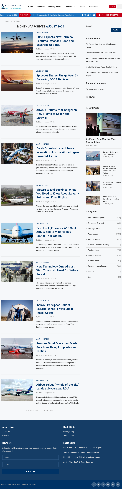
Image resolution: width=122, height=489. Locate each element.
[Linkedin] (91, 15)
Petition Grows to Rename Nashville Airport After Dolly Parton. (109, 170)
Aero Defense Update (104, 218)
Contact (82, 6)
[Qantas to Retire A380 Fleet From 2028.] (93, 156)
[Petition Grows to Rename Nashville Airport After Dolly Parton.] (93, 170)
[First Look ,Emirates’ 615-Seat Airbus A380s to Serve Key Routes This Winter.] (17, 233)
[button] (33, 15)
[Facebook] (82, 15)
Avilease (104, 271)
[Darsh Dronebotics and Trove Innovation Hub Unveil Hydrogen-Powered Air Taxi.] (17, 153)
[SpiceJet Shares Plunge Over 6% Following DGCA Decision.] (17, 80)
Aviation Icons (104, 261)
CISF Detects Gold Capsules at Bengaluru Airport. (111, 199)
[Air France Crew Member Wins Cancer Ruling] (103, 124)
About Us (41, 6)
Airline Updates (104, 234)
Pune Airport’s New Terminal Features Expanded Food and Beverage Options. (55, 40)
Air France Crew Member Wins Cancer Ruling (101, 140)
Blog (104, 277)
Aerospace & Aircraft (104, 223)
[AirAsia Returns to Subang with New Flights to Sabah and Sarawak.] (17, 115)
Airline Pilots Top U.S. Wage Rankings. (78, 462)
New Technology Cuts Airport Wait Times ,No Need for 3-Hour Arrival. (57, 270)
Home (30, 6)
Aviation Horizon (104, 255)
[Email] (94, 15)
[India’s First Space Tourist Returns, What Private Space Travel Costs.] (17, 310)
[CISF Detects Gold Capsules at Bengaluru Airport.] (93, 200)
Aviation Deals (104, 250)
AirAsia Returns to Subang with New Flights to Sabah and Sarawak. (56, 113)
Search (89, 26)
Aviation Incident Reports (104, 266)
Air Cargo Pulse (104, 228)
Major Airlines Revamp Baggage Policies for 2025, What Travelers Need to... (62, 15)
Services (69, 6)
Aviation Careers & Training (104, 245)
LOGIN (112, 6)
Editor (40, 49)
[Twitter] (85, 15)
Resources (93, 6)
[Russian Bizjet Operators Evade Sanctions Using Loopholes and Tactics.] (17, 348)
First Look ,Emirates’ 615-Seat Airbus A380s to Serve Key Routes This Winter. (56, 232)
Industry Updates (55, 6)
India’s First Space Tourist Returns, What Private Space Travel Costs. (55, 308)
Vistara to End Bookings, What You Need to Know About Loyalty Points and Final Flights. (57, 193)
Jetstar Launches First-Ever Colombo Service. (81, 453)
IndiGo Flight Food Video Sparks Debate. (101, 67)
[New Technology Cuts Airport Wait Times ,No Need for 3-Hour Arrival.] (17, 272)
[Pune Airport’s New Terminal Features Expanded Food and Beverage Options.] (17, 42)
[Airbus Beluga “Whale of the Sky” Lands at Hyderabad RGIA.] (17, 390)
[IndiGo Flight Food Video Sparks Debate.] (93, 186)
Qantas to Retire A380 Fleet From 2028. (101, 53)
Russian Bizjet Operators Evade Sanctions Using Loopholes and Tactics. (56, 347)
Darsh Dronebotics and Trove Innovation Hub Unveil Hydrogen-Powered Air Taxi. (57, 152)
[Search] (119, 6)
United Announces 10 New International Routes (81, 457)
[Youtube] (88, 15)
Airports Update (104, 239)
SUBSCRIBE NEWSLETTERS (109, 15)
